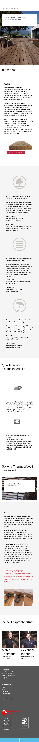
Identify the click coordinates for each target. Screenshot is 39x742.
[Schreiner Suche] (30, 3)
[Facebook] (8, 702)
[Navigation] (37, 3)
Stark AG (3, 3)
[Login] (34, 3)
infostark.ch (6, 678)
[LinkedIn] (3, 702)
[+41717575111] (10, 740)
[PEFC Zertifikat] (28, 722)
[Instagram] (5, 702)
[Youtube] (11, 702)
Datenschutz (6, 693)
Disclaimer (5, 691)
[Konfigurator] (27, 3)
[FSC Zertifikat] (10, 723)
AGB (3, 687)
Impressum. (5, 689)
